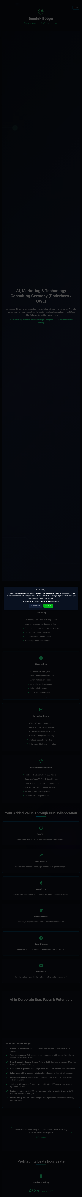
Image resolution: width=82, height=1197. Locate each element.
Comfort (44, 601)
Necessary (27, 601)
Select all (48, 606)
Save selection (35, 606)
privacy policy (50, 598)
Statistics (36, 601)
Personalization (54, 601)
